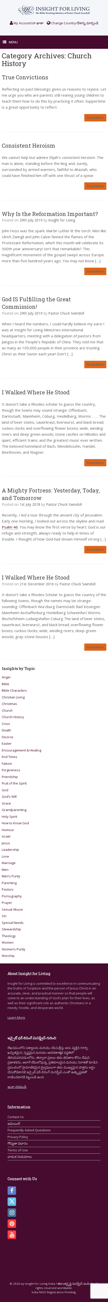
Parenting (9, 883)
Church (7, 710)
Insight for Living (61, 220)
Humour (8, 830)
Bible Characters (14, 690)
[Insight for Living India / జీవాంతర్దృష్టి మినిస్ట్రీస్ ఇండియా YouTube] (12, 1234)
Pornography (12, 896)
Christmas (9, 703)
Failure (7, 763)
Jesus (6, 843)
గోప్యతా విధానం (18, 1143)
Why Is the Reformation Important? (50, 213)
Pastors (8, 889)
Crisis (6, 723)
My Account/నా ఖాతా (28, 23)
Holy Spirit (9, 816)
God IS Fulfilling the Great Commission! (36, 303)
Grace (6, 803)
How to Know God (15, 823)
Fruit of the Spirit (14, 783)
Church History (13, 717)
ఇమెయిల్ (14, 1123)
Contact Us (16, 1117)
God (5, 790)
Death (6, 730)
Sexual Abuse (12, 909)
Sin (4, 916)
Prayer (7, 902)
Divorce (7, 737)
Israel (6, 836)
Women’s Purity (13, 949)
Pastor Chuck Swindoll (66, 313)
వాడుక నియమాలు (20, 1156)
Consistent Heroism (28, 145)
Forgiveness (11, 770)
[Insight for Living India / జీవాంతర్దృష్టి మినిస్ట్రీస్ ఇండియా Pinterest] (12, 1223)
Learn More (16, 1017)
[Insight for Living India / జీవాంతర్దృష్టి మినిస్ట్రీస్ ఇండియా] (54, 10)
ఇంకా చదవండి (17, 1087)
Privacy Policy (18, 1137)
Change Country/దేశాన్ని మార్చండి (74, 23)
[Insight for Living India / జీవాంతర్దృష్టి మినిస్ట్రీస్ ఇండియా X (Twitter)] (12, 1201)
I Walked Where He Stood (36, 392)
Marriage (9, 863)
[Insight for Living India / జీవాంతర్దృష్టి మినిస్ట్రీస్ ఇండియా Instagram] (12, 1212)
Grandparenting (14, 810)
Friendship (10, 776)
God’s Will (9, 796)
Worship (8, 955)
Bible (5, 684)
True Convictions (25, 77)
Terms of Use (18, 1150)
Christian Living (13, 697)
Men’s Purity (11, 876)
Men (5, 869)
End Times (9, 756)
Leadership (10, 849)
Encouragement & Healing (21, 750)
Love (5, 856)
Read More (95, 117)
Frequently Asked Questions (29, 1130)
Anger (6, 677)
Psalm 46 (10, 527)
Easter (7, 743)
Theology (9, 936)
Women (8, 942)
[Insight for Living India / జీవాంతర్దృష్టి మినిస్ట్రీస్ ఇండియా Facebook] (12, 1190)
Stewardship (11, 929)
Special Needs (13, 922)
